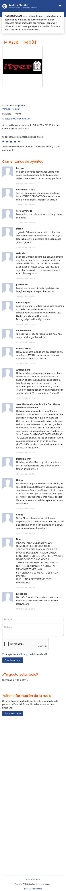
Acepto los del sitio (26, 654)
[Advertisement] (17, 96)
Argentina (20, 105)
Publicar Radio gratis (33, 888)
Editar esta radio (13, 713)
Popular (15, 108)
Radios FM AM (32, 879)
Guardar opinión (13, 660)
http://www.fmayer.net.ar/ (17, 118)
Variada (6, 108)
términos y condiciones (28, 654)
